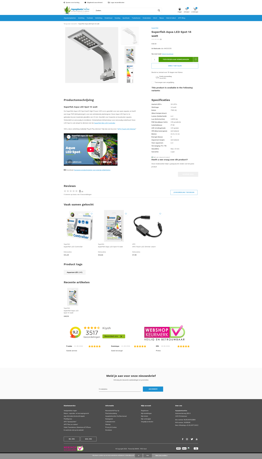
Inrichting (81, 18)
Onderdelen (147, 18)
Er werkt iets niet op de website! (74, 430)
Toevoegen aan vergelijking (164, 82)
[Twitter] (192, 439)
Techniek (90, 18)
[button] (136, 36)
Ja (138, 455)
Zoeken (159, 10)
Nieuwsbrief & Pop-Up (112, 410)
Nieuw (161, 18)
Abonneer (153, 389)
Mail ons (88, 439)
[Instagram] (187, 439)
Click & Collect (171, 18)
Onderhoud (108, 18)
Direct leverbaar (167, 54)
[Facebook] (182, 439)
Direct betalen (175, 66)
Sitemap (108, 424)
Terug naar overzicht (70, 24)
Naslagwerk (109, 419)
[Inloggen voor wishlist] (195, 59)
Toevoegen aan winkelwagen (176, 59)
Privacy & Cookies (111, 427)
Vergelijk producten (147, 421)
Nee (147, 455)
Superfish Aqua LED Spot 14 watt (71, 312)
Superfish (154, 28)
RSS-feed (143, 449)
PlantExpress (68, 419)
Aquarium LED (74, 272)
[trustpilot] (164, 332)
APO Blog (181, 18)
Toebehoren (136, 18)
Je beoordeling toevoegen (184, 192)
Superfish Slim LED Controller (104, 123)
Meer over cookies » (161, 455)
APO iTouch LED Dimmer (127, 129)
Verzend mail (188, 174)
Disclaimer (108, 430)
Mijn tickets (144, 416)
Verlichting (98, 18)
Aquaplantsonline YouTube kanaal (116, 416)
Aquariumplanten (70, 18)
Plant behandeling (111, 413)
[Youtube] (196, 439)
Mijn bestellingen (146, 413)
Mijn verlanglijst (146, 419)
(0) (161, 39)
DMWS (137, 449)
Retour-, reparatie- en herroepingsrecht (76, 413)
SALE (155, 18)
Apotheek (126, 18)
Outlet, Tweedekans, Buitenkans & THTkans (77, 427)
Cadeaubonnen (110, 421)
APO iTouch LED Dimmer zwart (144, 247)
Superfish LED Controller (73, 247)
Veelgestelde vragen (70, 410)
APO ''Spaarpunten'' (70, 421)
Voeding (117, 18)
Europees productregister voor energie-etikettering (92, 170)
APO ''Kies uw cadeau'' (71, 424)
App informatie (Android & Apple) (74, 416)
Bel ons (72, 439)
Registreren (145, 410)
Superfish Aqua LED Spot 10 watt (110, 247)
